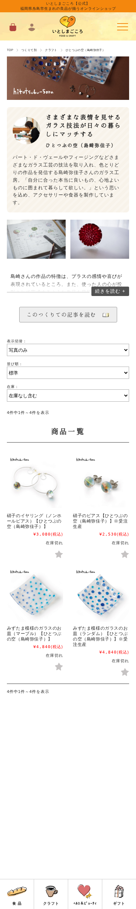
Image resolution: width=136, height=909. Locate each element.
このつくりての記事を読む (64, 314)
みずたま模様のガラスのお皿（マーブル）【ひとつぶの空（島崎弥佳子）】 (34, 634)
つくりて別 (29, 50)
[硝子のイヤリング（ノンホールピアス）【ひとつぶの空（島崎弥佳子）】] (35, 481)
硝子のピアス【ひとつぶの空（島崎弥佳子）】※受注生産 (100, 521)
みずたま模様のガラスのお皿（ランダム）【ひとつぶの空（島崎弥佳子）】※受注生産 (100, 636)
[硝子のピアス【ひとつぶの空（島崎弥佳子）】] (101, 481)
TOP (10, 50)
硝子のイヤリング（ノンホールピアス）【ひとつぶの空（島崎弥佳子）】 (34, 521)
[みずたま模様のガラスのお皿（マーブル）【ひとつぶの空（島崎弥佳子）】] (35, 594)
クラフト (51, 50)
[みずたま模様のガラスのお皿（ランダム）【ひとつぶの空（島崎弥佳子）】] (101, 594)
